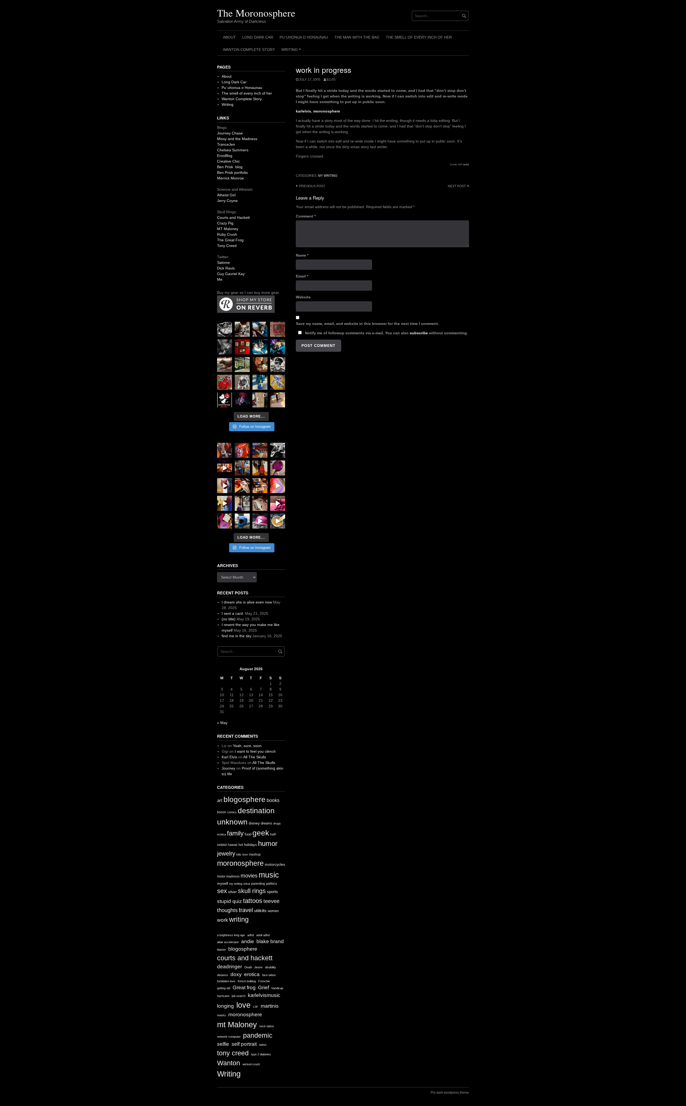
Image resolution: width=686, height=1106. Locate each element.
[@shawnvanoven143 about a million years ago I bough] (242, 346)
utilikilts (260, 910)
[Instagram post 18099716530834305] (259, 346)
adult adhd (263, 935)
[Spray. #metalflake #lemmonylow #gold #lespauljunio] (224, 503)
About (229, 37)
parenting (258, 884)
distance (222, 975)
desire (259, 967)
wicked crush (251, 1064)
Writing (292, 51)
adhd (250, 935)
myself (222, 883)
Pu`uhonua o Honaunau (303, 37)
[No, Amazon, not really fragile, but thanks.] (242, 450)
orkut (246, 883)
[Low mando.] (277, 450)
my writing (327, 176)
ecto (465, 164)
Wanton (228, 1063)
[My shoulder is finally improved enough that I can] (224, 450)
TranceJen (226, 144)
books (273, 800)
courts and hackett (245, 958)
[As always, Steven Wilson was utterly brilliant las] (242, 399)
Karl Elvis (229, 757)
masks (221, 1015)
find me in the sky (236, 636)
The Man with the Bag (356, 37)
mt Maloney (237, 1024)
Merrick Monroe (230, 178)
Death (248, 967)
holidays (250, 845)
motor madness (228, 876)
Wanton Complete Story (249, 49)
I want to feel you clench (255, 751)
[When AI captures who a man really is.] (277, 364)
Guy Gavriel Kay (231, 274)
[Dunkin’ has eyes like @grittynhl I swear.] (242, 382)
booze (221, 812)
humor (268, 843)
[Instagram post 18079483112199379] (224, 467)
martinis (270, 1006)
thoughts (227, 910)
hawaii (232, 845)
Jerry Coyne (227, 200)
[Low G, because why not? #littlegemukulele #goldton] (277, 467)
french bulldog (247, 981)
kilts (238, 854)
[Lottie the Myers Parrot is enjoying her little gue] (277, 329)
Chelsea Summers (232, 150)
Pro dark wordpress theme (450, 1092)
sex (222, 890)
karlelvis (303, 111)
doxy (236, 974)
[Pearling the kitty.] (277, 503)
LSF (255, 1006)
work (222, 920)
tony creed (233, 1053)
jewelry (226, 853)
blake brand (270, 941)
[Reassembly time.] (259, 503)
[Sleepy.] (242, 329)
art (219, 800)
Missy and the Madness (237, 139)
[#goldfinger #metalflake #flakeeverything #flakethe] (277, 520)
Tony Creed (227, 245)
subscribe (419, 333)
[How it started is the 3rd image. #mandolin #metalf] (242, 503)
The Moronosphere (256, 13)
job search (238, 996)
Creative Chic (228, 161)
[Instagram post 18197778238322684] (277, 346)
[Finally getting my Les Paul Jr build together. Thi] (259, 485)
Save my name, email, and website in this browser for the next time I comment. (367, 323)
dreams (266, 823)
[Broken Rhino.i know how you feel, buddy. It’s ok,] (259, 382)
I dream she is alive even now (247, 602)
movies (249, 876)
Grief (263, 987)
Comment (306, 216)
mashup (255, 854)
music (269, 874)
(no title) (229, 619)
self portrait (244, 1044)
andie (247, 941)
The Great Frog (230, 240)
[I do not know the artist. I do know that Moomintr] (224, 399)
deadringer (229, 966)
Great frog (244, 987)
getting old (223, 988)
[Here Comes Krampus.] (277, 485)
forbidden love (226, 981)
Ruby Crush (227, 234)
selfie (223, 1044)
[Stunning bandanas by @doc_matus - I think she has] (224, 382)
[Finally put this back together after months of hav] (259, 467)
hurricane (223, 996)
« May (222, 723)
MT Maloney (227, 229)
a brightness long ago (231, 935)
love (245, 854)
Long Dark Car (257, 37)
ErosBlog (224, 155)
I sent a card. (233, 613)
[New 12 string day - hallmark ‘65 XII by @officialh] (242, 467)
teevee (271, 901)
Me (219, 279)
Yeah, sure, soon (247, 746)
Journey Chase (230, 133)
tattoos (252, 900)
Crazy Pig (225, 223)
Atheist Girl (226, 195)
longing (225, 1006)
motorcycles (275, 864)
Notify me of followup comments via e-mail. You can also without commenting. (386, 333)
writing (239, 919)
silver (232, 892)
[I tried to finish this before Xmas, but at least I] (224, 485)
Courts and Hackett (233, 217)
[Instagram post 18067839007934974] (259, 520)
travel (246, 910)
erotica (221, 834)
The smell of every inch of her (419, 37)
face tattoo (269, 975)
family (235, 833)
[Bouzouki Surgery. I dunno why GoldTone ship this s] (259, 450)
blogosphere (244, 799)
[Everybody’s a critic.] (259, 329)
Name (302, 255)
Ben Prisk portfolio (232, 172)
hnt (240, 845)
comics (232, 812)
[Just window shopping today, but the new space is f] (242, 364)
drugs (277, 823)
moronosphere (326, 111)
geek (260, 833)
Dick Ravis (226, 268)
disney (254, 823)
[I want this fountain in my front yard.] (224, 364)
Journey (228, 768)
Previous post (312, 186)
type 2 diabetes (261, 1054)
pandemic (258, 1035)
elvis (331, 79)
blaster (221, 949)
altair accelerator (228, 942)
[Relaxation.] (224, 346)
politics (271, 884)
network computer (229, 1036)
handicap (277, 988)
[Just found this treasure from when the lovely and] (277, 382)
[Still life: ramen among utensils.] (224, 329)
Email (302, 276)
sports (272, 891)
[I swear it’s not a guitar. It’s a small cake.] (259, 399)
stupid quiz (229, 901)
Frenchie (264, 981)
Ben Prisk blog (230, 167)
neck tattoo (266, 1026)
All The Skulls (254, 757)
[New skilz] (242, 485)
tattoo (262, 1044)
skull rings (252, 890)
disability (270, 967)
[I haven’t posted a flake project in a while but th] (242, 520)
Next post (457, 186)
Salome (223, 262)
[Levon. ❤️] (259, 364)
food (248, 834)
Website (303, 297)
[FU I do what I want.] (277, 399)
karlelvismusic (264, 995)
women (273, 911)
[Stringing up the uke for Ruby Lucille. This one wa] (224, 520)
